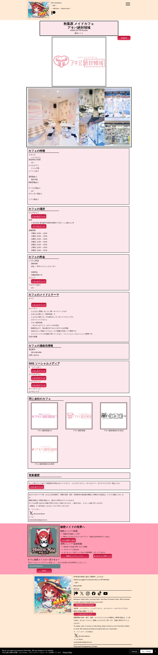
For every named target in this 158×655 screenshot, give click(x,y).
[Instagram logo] (87, 593)
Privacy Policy (67, 652)
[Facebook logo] (93, 593)
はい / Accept (146, 651)
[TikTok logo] (99, 593)
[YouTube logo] (105, 593)
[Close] (155, 651)
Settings (134, 651)
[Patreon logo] (53, 12)
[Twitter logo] (31, 513)
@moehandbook (39, 514)
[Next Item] (126, 117)
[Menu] (128, 4)
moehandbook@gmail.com (38, 520)
